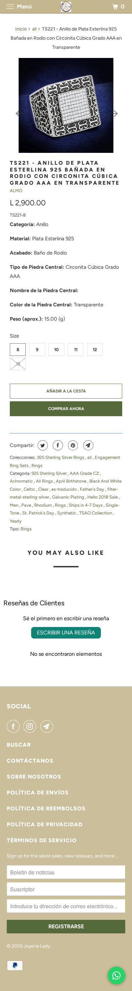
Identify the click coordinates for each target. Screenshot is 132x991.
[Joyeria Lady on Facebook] (14, 726)
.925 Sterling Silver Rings (60, 457)
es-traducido (64, 489)
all (34, 29)
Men (14, 505)
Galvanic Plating (68, 497)
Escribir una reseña (66, 632)
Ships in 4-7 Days (86, 505)
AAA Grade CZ (85, 473)
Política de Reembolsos (46, 808)
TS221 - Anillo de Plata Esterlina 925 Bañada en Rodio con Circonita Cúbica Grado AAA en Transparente (65, 173)
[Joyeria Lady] (66, 6)
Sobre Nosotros (34, 776)
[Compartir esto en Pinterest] (72, 445)
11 (76, 349)
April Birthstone (71, 481)
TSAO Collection (96, 512)
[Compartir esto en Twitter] (42, 445)
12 (95, 349)
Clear (43, 489)
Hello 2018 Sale (103, 497)
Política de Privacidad (45, 824)
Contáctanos (30, 760)
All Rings (45, 481)
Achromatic (22, 481)
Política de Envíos (38, 792)
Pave (26, 505)
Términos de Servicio (42, 840)
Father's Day (92, 489)
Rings (36, 465)
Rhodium (43, 505)
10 (56, 349)
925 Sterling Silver (49, 473)
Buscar (19, 745)
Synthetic (67, 512)
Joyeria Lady (37, 946)
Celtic (30, 489)
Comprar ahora (66, 408)
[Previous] (19, 112)
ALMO (16, 190)
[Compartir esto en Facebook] (57, 445)
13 (18, 363)
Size (14, 336)
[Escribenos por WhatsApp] (116, 975)
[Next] (112, 112)
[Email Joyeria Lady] (48, 726)
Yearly (16, 521)
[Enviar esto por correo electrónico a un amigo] (87, 445)
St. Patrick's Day (38, 512)
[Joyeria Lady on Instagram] (31, 726)
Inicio (21, 29)
